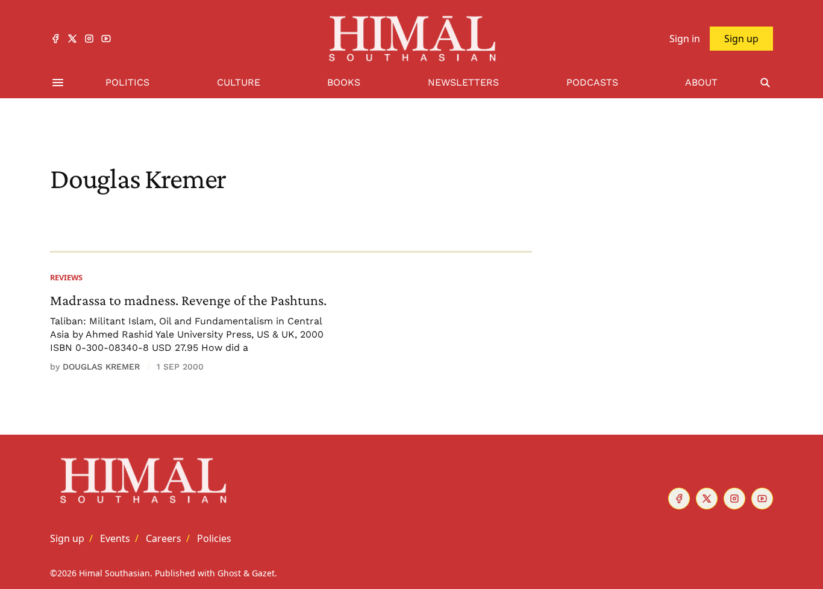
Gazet (263, 573)
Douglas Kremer (101, 366)
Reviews (66, 277)
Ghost (229, 573)
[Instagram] (89, 38)
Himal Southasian (114, 573)
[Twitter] (72, 38)
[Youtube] (106, 38)
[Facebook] (55, 38)
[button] (67, 538)
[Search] (765, 83)
